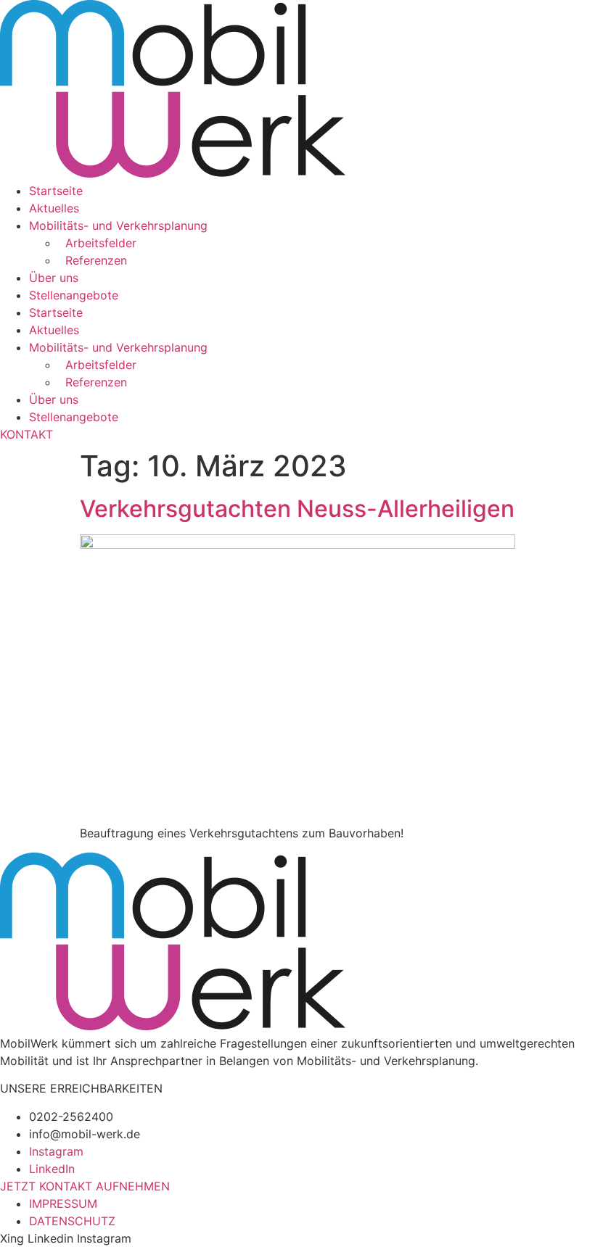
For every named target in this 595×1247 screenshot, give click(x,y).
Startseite (56, 190)
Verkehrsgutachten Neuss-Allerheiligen (297, 508)
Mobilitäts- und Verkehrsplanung (118, 225)
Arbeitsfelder (97, 243)
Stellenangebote (73, 295)
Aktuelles (54, 208)
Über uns (53, 277)
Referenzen (92, 260)
